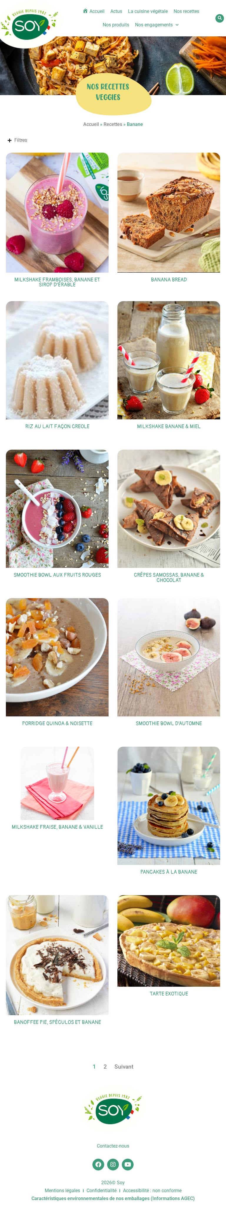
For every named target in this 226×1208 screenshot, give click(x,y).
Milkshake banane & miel (169, 427)
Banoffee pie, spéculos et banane (57, 1022)
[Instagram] (113, 1164)
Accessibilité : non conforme (152, 1190)
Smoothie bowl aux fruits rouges (57, 575)
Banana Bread (169, 280)
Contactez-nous (113, 1146)
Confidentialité (102, 1190)
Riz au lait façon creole (57, 427)
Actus (116, 11)
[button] (220, 18)
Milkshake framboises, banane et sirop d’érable (57, 282)
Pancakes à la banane (168, 872)
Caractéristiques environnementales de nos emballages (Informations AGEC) (113, 1198)
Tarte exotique (169, 994)
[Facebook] (98, 1164)
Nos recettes (186, 11)
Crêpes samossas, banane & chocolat (169, 577)
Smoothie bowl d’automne (169, 724)
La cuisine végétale (148, 11)
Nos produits (116, 25)
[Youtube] (128, 1164)
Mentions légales (62, 1190)
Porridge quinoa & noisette (57, 724)
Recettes (113, 124)
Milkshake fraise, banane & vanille (57, 827)
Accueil (91, 124)
